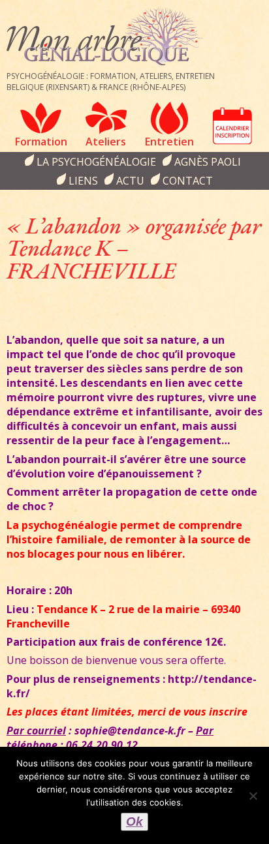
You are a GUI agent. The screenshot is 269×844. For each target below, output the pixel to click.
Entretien (169, 141)
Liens (83, 180)
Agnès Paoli (207, 162)
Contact (188, 180)
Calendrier (232, 125)
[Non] (252, 795)
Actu (130, 180)
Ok (134, 821)
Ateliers (106, 141)
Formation (41, 141)
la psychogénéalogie (96, 162)
